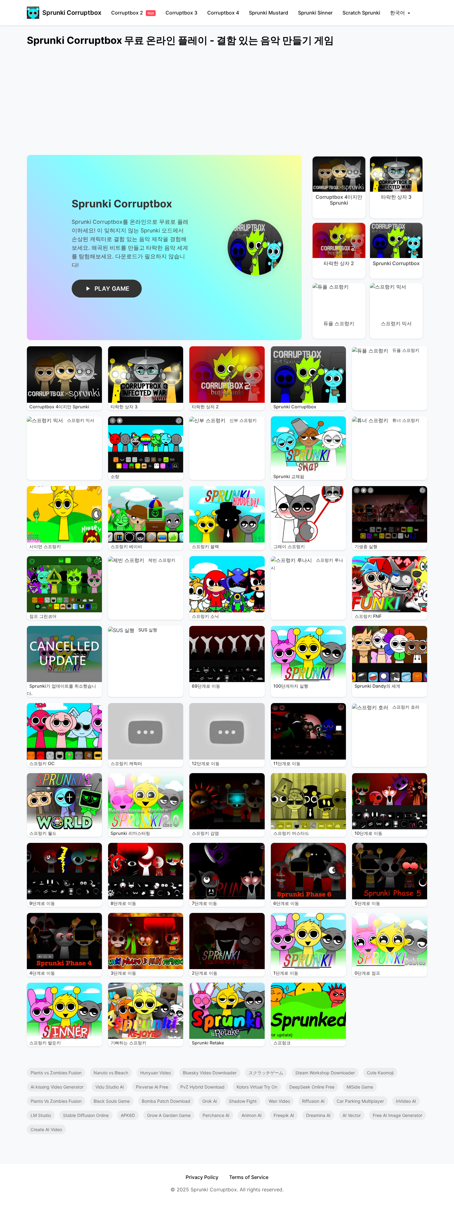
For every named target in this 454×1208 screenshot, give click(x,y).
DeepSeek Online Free (311, 1086)
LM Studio (41, 1115)
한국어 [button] (398, 13)
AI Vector (352, 1115)
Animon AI (252, 1115)
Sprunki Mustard (268, 13)
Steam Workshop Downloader (325, 1072)
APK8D (128, 1115)
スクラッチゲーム (266, 1072)
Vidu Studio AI (109, 1086)
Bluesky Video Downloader (210, 1072)
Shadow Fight (243, 1101)
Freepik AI (284, 1115)
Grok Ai (209, 1101)
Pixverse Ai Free (152, 1086)
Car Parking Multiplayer (360, 1101)
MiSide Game (360, 1086)
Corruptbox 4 (223, 13)
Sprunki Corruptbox (71, 12)
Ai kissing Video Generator (57, 1086)
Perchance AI (216, 1115)
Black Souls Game (112, 1101)
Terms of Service (248, 1177)
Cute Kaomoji (380, 1072)
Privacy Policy (202, 1177)
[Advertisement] (212, 104)
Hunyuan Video (155, 1072)
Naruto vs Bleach (111, 1072)
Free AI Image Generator (397, 1115)
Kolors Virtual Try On (257, 1086)
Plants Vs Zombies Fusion (56, 1101)
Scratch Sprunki (361, 13)
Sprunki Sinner (315, 13)
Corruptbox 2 (132, 13)
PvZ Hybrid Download (202, 1086)
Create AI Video (46, 1129)
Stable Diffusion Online (86, 1115)
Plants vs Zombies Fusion (56, 1072)
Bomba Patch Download (166, 1101)
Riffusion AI (313, 1101)
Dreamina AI (318, 1115)
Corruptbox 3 (181, 13)
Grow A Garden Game (169, 1115)
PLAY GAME (112, 288)
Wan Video (279, 1101)
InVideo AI (406, 1101)
